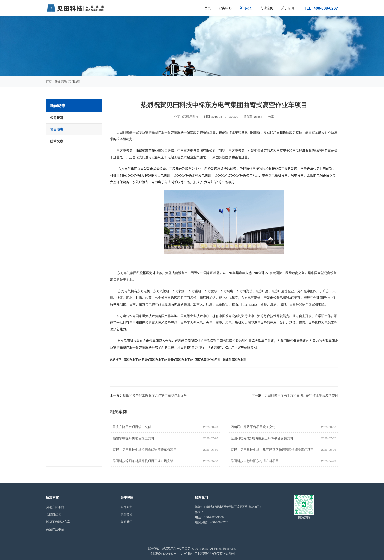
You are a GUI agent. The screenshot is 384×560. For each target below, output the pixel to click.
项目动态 (74, 81)
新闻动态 (60, 81)
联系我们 (127, 522)
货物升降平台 (55, 507)
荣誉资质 (127, 514)
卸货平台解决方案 (58, 522)
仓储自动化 (53, 514)
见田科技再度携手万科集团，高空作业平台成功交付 (301, 395)
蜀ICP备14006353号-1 (164, 553)
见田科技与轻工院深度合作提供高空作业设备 (155, 395)
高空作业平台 (55, 529)
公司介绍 (127, 507)
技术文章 (56, 141)
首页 (49, 81)
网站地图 (229, 553)
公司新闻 (56, 117)
